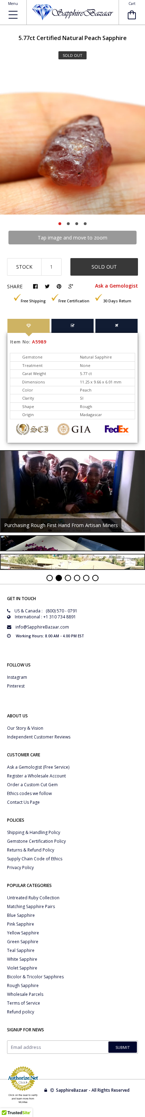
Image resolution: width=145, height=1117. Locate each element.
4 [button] (85, 223)
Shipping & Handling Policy (33, 832)
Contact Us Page (23, 802)
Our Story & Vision (25, 728)
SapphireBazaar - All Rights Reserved (93, 1090)
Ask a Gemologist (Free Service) (38, 767)
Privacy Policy (20, 867)
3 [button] (76, 223)
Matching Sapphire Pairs (31, 906)
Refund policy (20, 1012)
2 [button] (68, 223)
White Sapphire (22, 959)
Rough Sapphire (23, 985)
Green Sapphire (22, 942)
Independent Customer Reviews (38, 737)
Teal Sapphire (20, 950)
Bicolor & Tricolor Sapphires (35, 977)
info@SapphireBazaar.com (42, 627)
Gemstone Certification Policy (36, 841)
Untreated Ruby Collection (33, 898)
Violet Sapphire (22, 968)
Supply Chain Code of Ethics (34, 859)
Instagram (17, 677)
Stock (24, 266)
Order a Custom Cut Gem (32, 785)
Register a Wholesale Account (36, 776)
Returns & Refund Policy (30, 850)
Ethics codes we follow (29, 793)
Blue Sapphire (21, 915)
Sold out (104, 266)
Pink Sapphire (20, 924)
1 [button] (59, 223)
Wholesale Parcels (25, 994)
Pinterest (16, 686)
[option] (72, 142)
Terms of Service (23, 1003)
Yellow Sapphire (23, 933)
